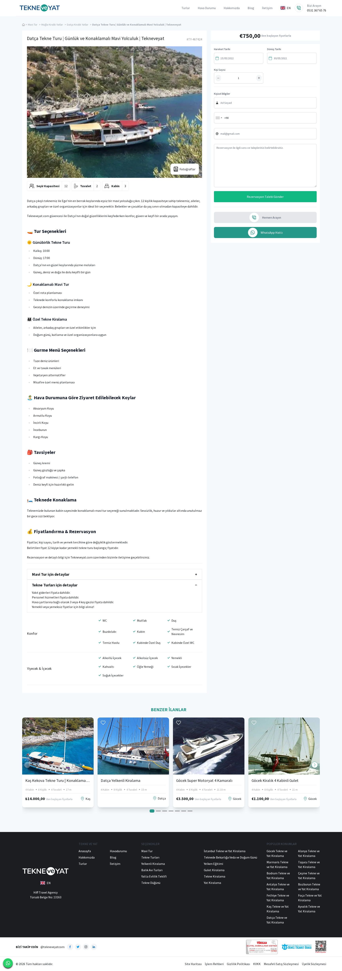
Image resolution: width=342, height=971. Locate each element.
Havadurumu (118, 851)
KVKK (257, 964)
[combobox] (218, 117)
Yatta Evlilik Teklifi (154, 876)
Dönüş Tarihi (274, 49)
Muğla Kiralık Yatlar (52, 24)
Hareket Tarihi (222, 49)
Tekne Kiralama (214, 876)
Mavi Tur (32, 24)
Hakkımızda (232, 8)
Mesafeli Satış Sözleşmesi (281, 964)
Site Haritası (193, 964)
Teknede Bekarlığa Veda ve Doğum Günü (230, 857)
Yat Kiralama (212, 883)
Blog (251, 8)
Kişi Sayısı (219, 69)
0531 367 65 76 (316, 10)
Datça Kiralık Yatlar (77, 24)
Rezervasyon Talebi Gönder (265, 197)
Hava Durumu (207, 8)
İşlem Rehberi (214, 964)
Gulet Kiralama (214, 870)
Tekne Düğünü (150, 883)
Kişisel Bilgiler (222, 93)
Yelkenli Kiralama (153, 864)
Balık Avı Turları (151, 870)
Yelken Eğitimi (213, 864)
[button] (315, 765)
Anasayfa (85, 851)
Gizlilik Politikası (238, 964)
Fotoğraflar (187, 169)
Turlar (185, 8)
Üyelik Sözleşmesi (314, 964)
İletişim (267, 8)
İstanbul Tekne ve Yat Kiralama (224, 851)
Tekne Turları (150, 857)
